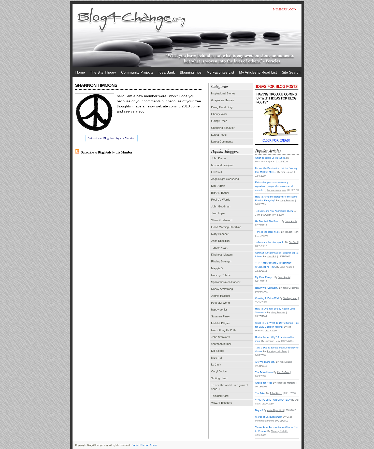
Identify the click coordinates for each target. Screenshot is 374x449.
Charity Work (219, 114)
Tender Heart (219, 247)
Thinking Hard (219, 395)
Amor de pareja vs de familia (270, 158)
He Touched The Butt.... (268, 221)
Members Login (284, 9)
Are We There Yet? (265, 362)
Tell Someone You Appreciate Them (274, 211)
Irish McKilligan (220, 323)
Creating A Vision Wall (267, 298)
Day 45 (259, 410)
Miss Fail (216, 357)
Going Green (219, 120)
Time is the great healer (267, 232)
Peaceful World (220, 302)
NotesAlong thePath (223, 330)
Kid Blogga (217, 350)
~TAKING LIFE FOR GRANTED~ (273, 400)
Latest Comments (222, 141)
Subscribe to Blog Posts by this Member (111, 138)
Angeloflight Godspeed (225, 178)
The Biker (260, 393)
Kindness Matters (222, 254)
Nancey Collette (221, 275)
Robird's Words (220, 199)
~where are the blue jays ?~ (269, 242)
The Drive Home (264, 372)
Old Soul (216, 172)
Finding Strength (221, 261)
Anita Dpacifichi (220, 240)
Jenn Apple (218, 213)
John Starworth (220, 337)
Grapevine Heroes (222, 100)
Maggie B (217, 268)
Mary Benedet (219, 233)
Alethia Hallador (220, 295)
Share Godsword (221, 220)
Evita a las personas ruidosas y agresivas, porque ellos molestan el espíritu (274, 186)
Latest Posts (219, 134)
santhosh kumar (221, 343)
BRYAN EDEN (220, 192)
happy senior (219, 309)
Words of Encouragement (268, 417)
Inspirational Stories (223, 93)
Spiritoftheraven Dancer (225, 282)
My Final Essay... (264, 277)
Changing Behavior (223, 127)
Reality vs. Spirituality (266, 288)
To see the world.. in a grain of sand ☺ (229, 387)
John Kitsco (218, 158)
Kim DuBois (218, 185)
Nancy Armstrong (222, 288)
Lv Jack (216, 364)
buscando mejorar (222, 165)
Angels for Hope (263, 383)
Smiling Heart (219, 378)
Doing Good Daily (222, 107)
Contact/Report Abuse (144, 445)
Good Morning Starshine (226, 227)
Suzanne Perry (220, 316)
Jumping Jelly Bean (277, 351)
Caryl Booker (219, 371)
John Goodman (220, 206)
